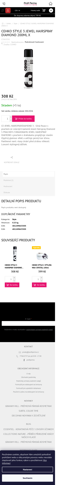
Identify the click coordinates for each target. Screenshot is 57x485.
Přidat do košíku (25, 118)
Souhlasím (27, 478)
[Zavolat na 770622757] (6, 3)
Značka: (10, 44)
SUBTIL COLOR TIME (28, 410)
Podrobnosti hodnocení (34, 42)
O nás (28, 374)
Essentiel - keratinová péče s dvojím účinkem (29, 429)
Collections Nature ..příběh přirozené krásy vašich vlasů (28, 436)
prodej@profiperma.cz (30, 352)
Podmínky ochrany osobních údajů (28, 381)
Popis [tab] (6, 174)
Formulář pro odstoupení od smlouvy (28, 384)
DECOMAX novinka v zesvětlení (28, 415)
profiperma (30, 360)
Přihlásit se (28, 336)
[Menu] (51, 10)
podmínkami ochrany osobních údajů (39, 329)
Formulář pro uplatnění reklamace (28, 388)
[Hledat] (2, 10)
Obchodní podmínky (28, 377)
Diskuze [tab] (7, 192)
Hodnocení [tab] (8, 186)
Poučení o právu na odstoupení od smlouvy (28, 392)
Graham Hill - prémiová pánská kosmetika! (28, 406)
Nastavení (27, 469)
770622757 (24, 356)
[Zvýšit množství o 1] (10, 117)
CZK (16, 10)
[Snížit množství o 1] (10, 120)
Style (14, 219)
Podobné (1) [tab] (8, 180)
